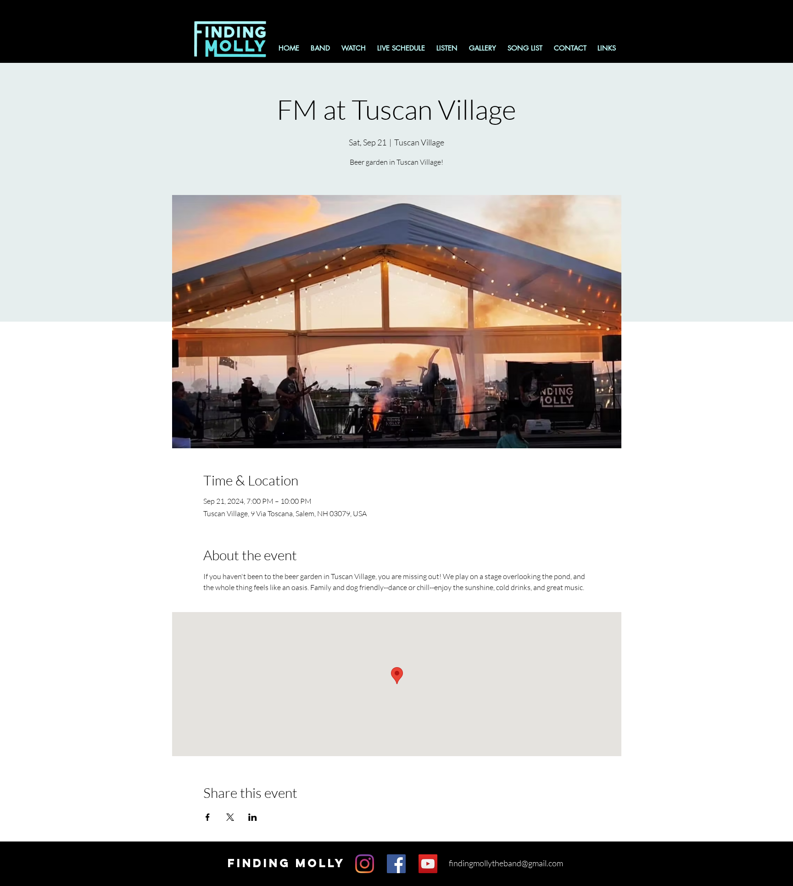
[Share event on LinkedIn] (252, 817)
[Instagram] (364, 863)
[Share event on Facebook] (207, 817)
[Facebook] (396, 863)
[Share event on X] (230, 817)
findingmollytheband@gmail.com (506, 863)
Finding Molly (286, 863)
